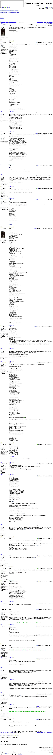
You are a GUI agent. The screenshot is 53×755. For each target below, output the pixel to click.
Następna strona (49, 22)
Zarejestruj (8, 7)
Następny (50, 23)
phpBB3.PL (20, 754)
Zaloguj (3, 7)
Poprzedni (47, 23)
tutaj (13, 456)
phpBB (6, 753)
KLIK (10, 167)
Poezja (2, 18)
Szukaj (51, 7)
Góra (1, 111)
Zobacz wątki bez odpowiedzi (5, 10)
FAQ (47, 7)
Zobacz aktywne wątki (14, 10)
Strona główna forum (3, 12)
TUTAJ (12, 501)
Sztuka (18, 12)
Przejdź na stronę (40, 22)
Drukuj (2, 23)
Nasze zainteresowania (12, 12)
